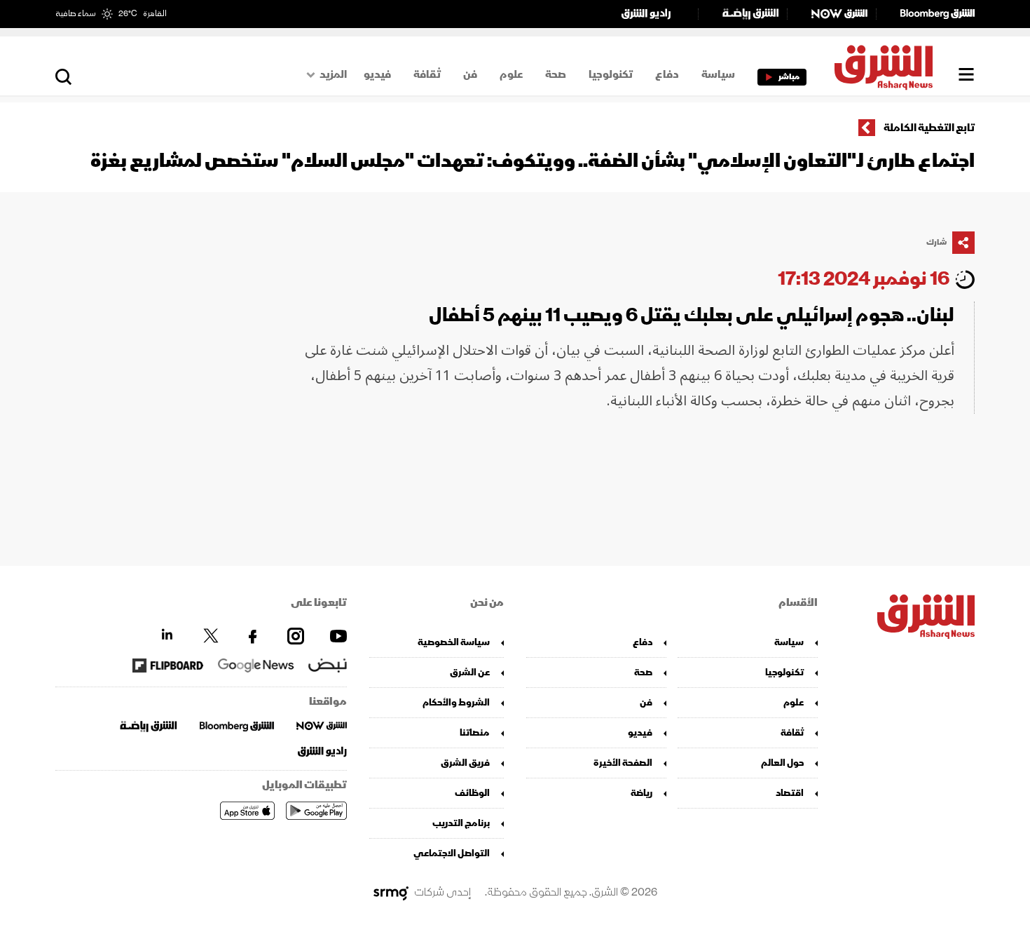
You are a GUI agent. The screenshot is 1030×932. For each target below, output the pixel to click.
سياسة (718, 74)
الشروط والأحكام (456, 702)
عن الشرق (470, 672)
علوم (511, 74)
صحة (555, 74)
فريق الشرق (465, 763)
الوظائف (472, 793)
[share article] (963, 242)
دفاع (667, 74)
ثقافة (427, 74)
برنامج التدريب (461, 823)
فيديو (377, 74)
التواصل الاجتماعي (451, 853)
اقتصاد (790, 793)
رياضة (641, 793)
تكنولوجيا (611, 74)
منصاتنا (475, 732)
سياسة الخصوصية (454, 642)
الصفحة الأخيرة (622, 763)
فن (470, 74)
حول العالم (782, 763)
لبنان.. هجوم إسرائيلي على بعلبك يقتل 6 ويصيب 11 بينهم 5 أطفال (691, 315)
